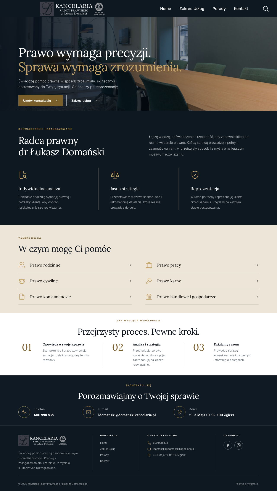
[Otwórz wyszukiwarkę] (266, 8)
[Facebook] (228, 445)
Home (165, 8)
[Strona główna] (50, 440)
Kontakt (241, 8)
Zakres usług (81, 100)
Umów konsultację (37, 100)
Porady (219, 8)
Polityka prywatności (247, 483)
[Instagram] (238, 445)
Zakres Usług (191, 8)
